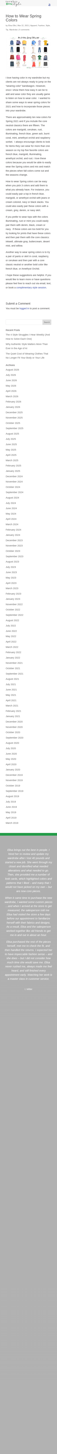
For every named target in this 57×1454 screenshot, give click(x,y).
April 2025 (11, 455)
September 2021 (14, 673)
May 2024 (11, 513)
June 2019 (11, 807)
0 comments (24, 30)
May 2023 (11, 577)
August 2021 (12, 679)
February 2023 (13, 593)
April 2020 (11, 764)
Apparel (33, 25)
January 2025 (13, 471)
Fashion (41, 25)
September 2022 (14, 615)
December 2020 (14, 721)
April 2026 (11, 391)
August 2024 (12, 497)
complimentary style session (31, 287)
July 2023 (11, 567)
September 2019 (14, 791)
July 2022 (11, 625)
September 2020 (14, 737)
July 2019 (11, 801)
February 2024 (13, 529)
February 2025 (13, 465)
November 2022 (14, 604)
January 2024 (13, 535)
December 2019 (14, 775)
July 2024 (11, 503)
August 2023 (12, 561)
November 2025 (14, 417)
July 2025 (11, 439)
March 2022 (12, 647)
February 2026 (13, 401)
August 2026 (12, 369)
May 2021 (11, 695)
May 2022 (11, 636)
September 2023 (14, 556)
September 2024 (14, 492)
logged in (24, 308)
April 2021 (11, 700)
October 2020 (13, 732)
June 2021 (11, 689)
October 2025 (13, 423)
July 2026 (11, 375)
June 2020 (11, 753)
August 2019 (12, 796)
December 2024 (14, 476)
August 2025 (12, 433)
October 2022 (13, 609)
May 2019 (11, 812)
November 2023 (14, 545)
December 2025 (14, 412)
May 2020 (11, 759)
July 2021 (11, 684)
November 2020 (14, 727)
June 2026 (11, 380)
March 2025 (12, 460)
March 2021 (12, 705)
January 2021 (13, 716)
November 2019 (14, 780)
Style (48, 25)
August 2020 (12, 743)
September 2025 (14, 428)
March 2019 (12, 823)
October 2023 (13, 551)
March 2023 (12, 588)
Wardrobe (13, 30)
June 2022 (11, 631)
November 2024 (14, 481)
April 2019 (11, 817)
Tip (7, 30)
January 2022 (13, 657)
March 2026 (12, 396)
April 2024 (11, 519)
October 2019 (13, 785)
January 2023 (13, 599)
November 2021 (14, 663)
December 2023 (14, 540)
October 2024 (13, 487)
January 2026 (13, 407)
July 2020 (11, 748)
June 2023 (11, 572)
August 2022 (12, 620)
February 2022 (13, 652)
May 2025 (11, 449)
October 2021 (13, 668)
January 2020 (13, 769)
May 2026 (11, 385)
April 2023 (11, 583)
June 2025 (11, 444)
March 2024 (12, 524)
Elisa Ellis (12, 25)
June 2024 (11, 508)
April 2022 (11, 641)
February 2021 (13, 711)
